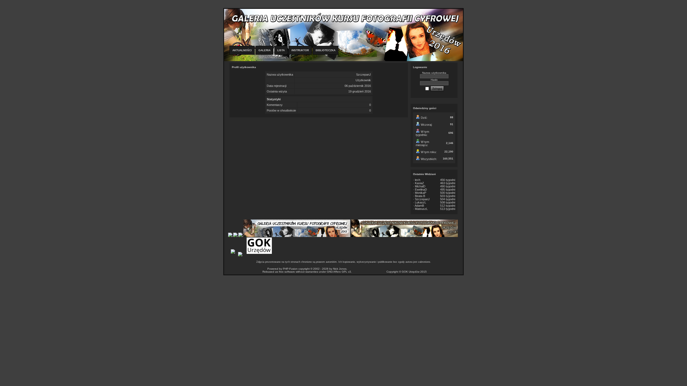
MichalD (420, 186)
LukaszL (420, 202)
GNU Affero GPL (337, 271)
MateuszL (421, 208)
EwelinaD (421, 189)
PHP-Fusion (290, 268)
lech (417, 179)
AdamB (419, 205)
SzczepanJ (422, 199)
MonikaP (420, 192)
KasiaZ (419, 183)
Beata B (420, 196)
